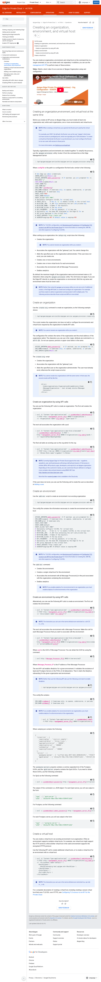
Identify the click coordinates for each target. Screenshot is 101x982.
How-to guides (74, 12)
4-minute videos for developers (86, 938)
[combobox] (66, 2)
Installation (21, 12)
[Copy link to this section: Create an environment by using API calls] (70, 597)
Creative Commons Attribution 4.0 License (82, 916)
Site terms (38, 978)
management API (39, 65)
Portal (61, 12)
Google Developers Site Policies (82, 918)
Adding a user (39, 484)
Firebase (31, 963)
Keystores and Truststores (71, 225)
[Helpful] (90, 22)
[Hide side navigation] (24, 978)
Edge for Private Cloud (12, 8)
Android (31, 957)
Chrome (31, 960)
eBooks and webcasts (36, 944)
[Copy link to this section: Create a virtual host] (55, 834)
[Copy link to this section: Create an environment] (57, 491)
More (47, 2)
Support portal (57, 944)
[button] (13, 55)
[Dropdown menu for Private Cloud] (41, 2)
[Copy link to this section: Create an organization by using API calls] (70, 402)
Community (56, 935)
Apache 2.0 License (55, 918)
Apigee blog (80, 941)
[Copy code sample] (93, 159)
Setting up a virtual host (62, 145)
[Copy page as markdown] (35, 35)
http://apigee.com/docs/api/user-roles (51, 472)
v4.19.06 (28, 8)
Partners (31, 941)
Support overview (58, 938)
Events (31, 938)
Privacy (31, 978)
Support (87, 12)
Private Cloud (34, 2)
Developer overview (83, 935)
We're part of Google (35, 935)
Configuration (35, 12)
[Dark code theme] (91, 159)
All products (32, 970)
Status (55, 941)
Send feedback (87, 28)
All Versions (7, 12)
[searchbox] (13, 19)
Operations (50, 12)
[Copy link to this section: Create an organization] (57, 303)
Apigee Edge (21, 2)
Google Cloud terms (50, 978)
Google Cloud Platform (36, 966)
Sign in (96, 2)
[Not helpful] (93, 22)
